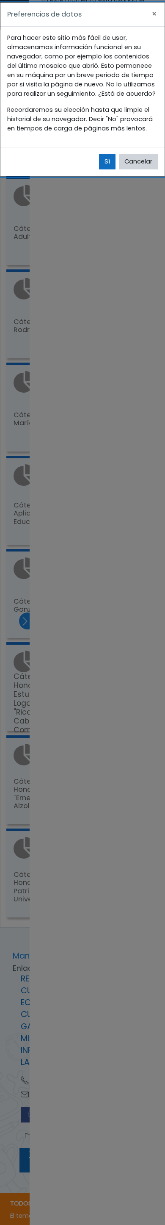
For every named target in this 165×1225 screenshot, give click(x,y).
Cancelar (138, 161)
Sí (107, 161)
